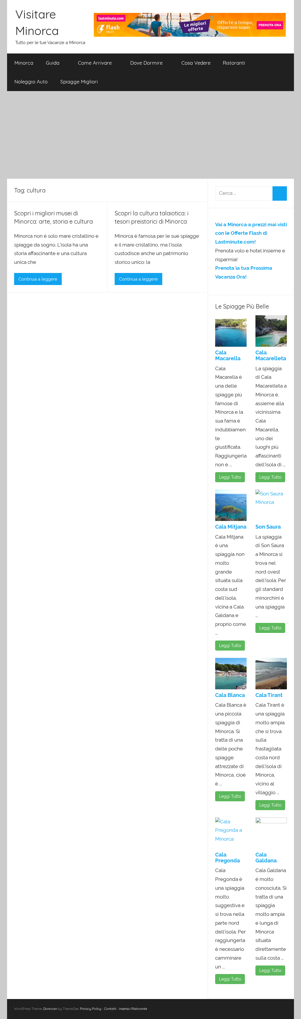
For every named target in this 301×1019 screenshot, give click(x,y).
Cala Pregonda (227, 858)
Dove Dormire (146, 63)
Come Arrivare (95, 63)
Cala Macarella (227, 355)
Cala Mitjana (230, 527)
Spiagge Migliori (79, 81)
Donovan (50, 1009)
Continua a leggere (38, 279)
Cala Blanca (230, 695)
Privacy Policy (90, 1009)
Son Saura (268, 527)
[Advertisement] (150, 135)
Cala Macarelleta (270, 355)
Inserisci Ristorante (133, 1009)
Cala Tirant (268, 695)
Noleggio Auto (31, 81)
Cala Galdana (266, 858)
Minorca (23, 63)
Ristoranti (234, 63)
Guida (52, 63)
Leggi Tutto (230, 477)
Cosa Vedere (195, 63)
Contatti (110, 1009)
